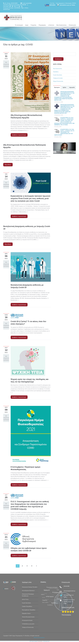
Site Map (52, 3)
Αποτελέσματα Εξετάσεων (28, 590)
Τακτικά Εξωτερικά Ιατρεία (28, 616)
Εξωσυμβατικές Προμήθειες (28, 609)
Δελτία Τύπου (25, 599)
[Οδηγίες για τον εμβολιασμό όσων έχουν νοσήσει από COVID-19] (23, 539)
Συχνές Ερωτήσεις (57, 75)
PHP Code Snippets (33, 641)
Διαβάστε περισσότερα (19, 135)
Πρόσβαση (55, 71)
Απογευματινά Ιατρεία (27, 620)
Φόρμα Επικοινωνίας (58, 81)
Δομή (26, 25)
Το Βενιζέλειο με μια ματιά (28, 623)
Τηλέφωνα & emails (58, 78)
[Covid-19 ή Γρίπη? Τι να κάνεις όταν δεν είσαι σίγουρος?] (17, 315)
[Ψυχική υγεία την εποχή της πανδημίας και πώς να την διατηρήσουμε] (28, 361)
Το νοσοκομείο (19, 25)
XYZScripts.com (46, 641)
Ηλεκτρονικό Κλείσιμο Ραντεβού (29, 587)
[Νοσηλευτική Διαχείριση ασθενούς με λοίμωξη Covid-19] (31, 266)
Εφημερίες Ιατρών (26, 613)
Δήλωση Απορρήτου (39, 637)
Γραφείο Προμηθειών (27, 606)
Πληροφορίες (42, 25)
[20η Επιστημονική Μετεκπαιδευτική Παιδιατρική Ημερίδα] (31, 82)
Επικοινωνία (72, 25)
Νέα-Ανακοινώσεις (61, 25)
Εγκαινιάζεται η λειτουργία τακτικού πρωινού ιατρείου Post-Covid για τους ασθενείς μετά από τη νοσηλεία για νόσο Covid (30, 198)
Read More (8, 164)
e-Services (51, 25)
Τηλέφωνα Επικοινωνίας (28, 627)
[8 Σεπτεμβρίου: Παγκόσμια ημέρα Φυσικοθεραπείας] (31, 434)
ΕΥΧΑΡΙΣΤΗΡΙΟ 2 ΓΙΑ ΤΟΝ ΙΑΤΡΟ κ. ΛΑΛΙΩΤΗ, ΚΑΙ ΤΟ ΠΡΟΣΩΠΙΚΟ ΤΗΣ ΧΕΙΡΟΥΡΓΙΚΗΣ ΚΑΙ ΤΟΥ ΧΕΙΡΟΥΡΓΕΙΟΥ (64, 132)
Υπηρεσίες (33, 25)
